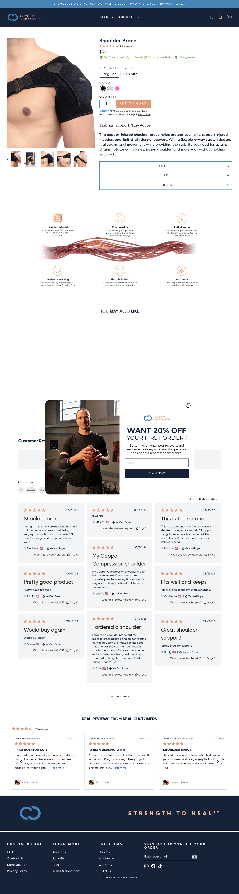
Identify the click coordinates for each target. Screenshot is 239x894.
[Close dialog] (188, 405)
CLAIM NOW (157, 473)
